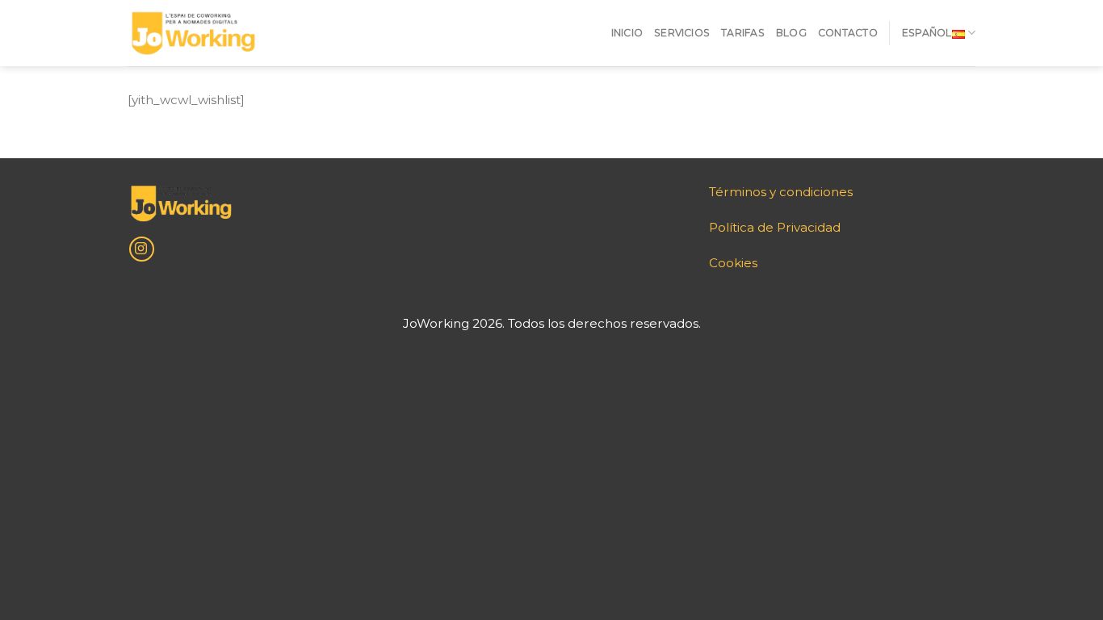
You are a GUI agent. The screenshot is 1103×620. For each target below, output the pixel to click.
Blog (791, 33)
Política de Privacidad (775, 227)
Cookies (733, 262)
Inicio (627, 33)
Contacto (848, 33)
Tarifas (743, 33)
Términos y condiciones (781, 191)
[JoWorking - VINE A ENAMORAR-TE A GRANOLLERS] (193, 33)
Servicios (682, 33)
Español (927, 33)
